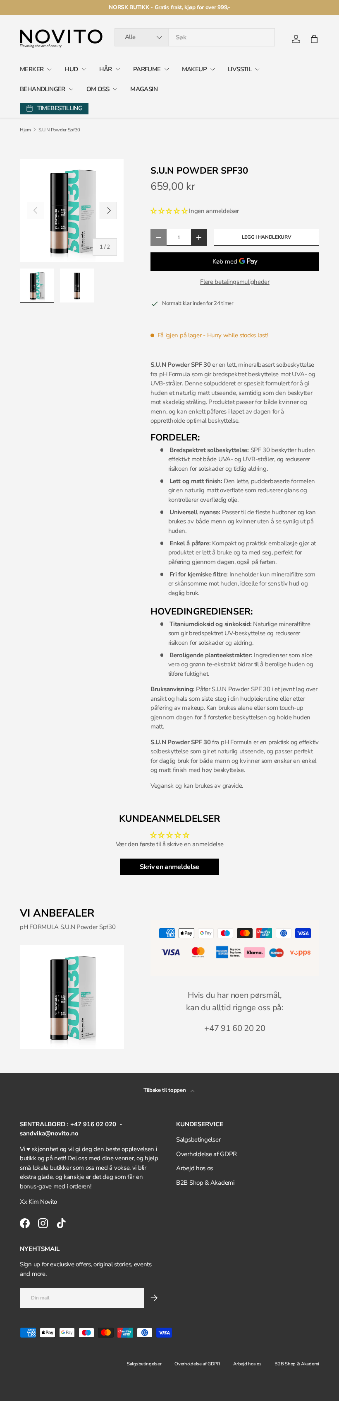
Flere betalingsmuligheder (235, 282)
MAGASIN (144, 89)
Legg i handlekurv (266, 237)
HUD (71, 69)
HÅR (105, 69)
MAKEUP (194, 69)
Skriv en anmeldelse (169, 866)
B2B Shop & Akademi (205, 1182)
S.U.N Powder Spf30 (59, 130)
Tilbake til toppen (165, 1090)
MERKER (31, 69)
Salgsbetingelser (198, 1139)
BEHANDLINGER (42, 89)
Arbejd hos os (194, 1168)
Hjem (25, 130)
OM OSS (97, 89)
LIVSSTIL (239, 69)
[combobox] (195, 37)
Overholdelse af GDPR (206, 1154)
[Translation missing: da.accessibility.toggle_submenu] (49, 69)
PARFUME (147, 69)
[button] (314, 39)
